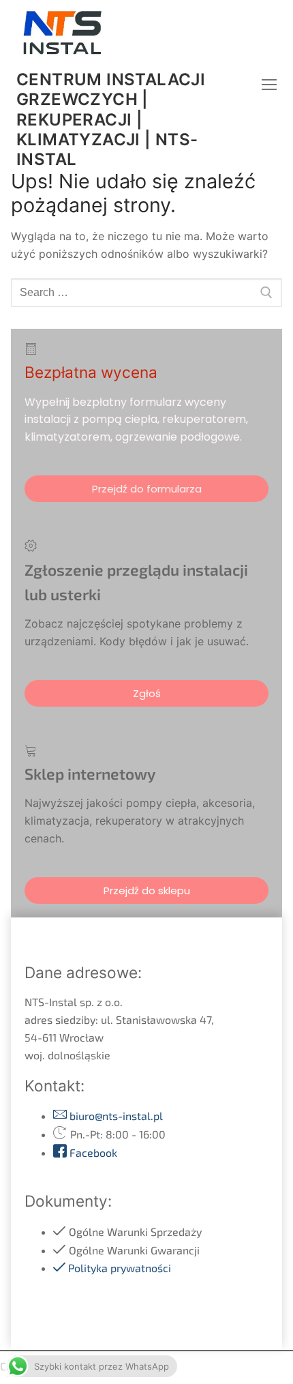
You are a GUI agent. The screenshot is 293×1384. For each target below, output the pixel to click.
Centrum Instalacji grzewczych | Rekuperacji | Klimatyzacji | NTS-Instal (110, 119)
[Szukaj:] (146, 292)
